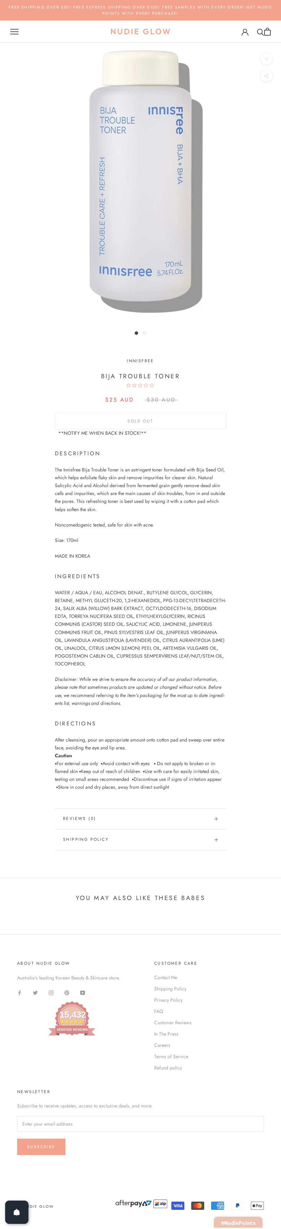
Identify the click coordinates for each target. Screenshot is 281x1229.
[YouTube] (82, 993)
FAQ (158, 1011)
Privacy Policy (168, 1000)
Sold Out (140, 421)
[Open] (16, 1212)
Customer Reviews (173, 1022)
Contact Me (165, 977)
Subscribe (41, 1147)
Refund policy (168, 1067)
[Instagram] (51, 993)
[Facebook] (19, 993)
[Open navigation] (14, 32)
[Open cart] (267, 32)
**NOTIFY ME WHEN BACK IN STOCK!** (102, 433)
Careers (162, 1045)
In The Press (166, 1033)
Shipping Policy (86, 839)
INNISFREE (140, 361)
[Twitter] (35, 993)
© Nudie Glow (35, 1206)
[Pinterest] (66, 993)
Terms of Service (171, 1056)
